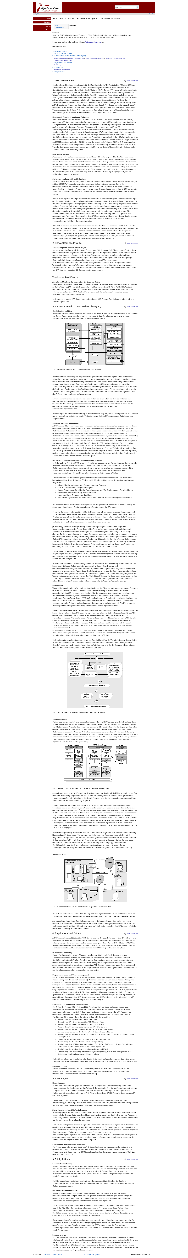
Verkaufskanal (93, 58)
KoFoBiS (48, 26)
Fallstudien (47, 22)
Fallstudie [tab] (72, 25)
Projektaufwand (66, 69)
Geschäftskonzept (59, 58)
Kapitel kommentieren (132, 80)
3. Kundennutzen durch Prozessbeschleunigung (69, 56)
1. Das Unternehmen (59, 51)
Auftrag (66, 58)
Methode (48, 30)
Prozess (107, 58)
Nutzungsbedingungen (93, 42)
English (37, 14)
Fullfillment (77, 58)
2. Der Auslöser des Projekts (62, 53)
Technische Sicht (68, 60)
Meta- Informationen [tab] (59, 26)
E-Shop (82, 58)
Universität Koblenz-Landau (52, 1254)
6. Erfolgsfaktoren (58, 72)
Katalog (87, 58)
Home (49, 18)
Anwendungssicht (115, 58)
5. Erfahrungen (57, 67)
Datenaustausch (58, 60)
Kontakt (151, 14)
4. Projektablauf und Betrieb (62, 62)
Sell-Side (122, 58)
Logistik (71, 58)
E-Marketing (101, 58)
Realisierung (57, 65)
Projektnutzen (57, 69)
